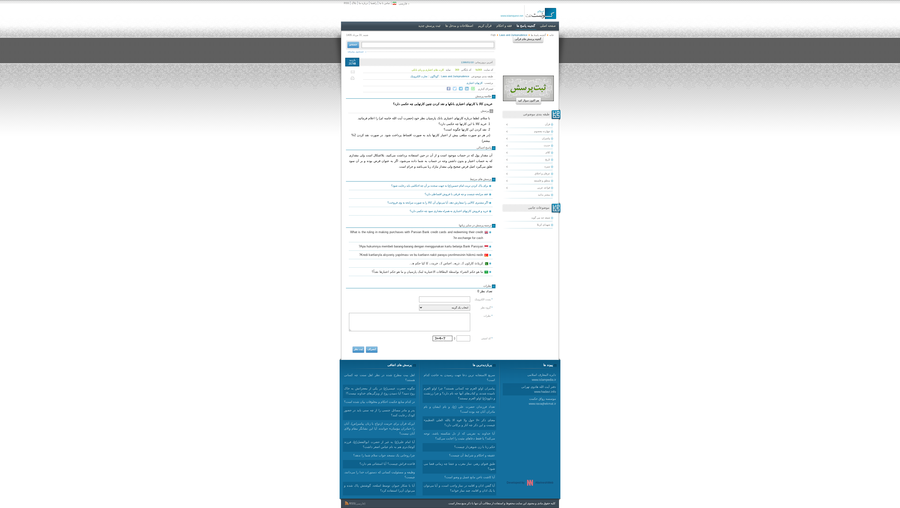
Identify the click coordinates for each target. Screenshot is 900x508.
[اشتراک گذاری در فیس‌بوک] (448, 89)
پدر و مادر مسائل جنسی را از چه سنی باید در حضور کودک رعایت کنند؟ (379, 412)
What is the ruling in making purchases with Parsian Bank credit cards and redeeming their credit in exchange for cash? (417, 235)
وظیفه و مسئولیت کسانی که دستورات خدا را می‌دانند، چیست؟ (379, 474)
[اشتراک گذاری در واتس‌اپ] (473, 89)
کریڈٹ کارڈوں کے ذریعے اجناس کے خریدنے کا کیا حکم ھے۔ (446, 264)
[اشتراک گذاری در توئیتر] (455, 89)
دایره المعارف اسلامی (541, 377)
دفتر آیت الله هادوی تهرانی (538, 389)
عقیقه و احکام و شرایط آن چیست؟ (472, 455)
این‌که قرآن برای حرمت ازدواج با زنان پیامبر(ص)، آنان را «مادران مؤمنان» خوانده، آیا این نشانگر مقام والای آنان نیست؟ (379, 428)
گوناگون (434, 76)
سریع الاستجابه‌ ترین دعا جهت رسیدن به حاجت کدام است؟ (459, 377)
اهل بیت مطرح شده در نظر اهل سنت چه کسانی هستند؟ (379, 377)
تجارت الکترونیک (419, 76)
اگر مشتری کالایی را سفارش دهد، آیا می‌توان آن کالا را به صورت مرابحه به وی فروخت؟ (437, 202)
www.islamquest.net (512, 15)
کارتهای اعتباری (474, 82)
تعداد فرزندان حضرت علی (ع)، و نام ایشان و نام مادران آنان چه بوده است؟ (459, 409)
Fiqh (493, 35)
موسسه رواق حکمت (542, 401)
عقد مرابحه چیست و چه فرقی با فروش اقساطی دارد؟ (456, 194)
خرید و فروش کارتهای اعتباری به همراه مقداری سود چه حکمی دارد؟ (449, 211)
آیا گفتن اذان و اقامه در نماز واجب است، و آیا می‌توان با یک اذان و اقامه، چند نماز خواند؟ (459, 488)
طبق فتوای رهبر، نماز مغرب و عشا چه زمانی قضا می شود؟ (459, 466)
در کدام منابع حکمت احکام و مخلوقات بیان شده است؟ (379, 402)
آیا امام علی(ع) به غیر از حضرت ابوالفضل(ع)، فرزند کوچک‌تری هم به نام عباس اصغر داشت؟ (379, 444)
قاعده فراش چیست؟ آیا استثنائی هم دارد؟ (387, 464)
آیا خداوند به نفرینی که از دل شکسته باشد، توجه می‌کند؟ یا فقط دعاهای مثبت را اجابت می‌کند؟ (459, 436)
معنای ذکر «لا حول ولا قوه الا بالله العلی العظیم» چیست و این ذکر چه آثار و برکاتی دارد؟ (459, 422)
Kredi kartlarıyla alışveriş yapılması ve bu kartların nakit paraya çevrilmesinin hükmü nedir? (421, 255)
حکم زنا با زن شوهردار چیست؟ (474, 447)
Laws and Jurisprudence (455, 76)
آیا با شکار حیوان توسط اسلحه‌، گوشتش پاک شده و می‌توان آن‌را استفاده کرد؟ (379, 488)
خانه (551, 35)
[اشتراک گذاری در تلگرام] (461, 89)
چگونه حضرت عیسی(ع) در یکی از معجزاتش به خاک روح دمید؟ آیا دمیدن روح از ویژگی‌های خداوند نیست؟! (379, 391)
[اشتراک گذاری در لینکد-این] (467, 89)
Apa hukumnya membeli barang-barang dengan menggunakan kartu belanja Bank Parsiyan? (421, 247)
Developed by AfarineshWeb (530, 482)
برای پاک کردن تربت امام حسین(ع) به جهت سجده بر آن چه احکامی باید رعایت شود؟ (439, 185)
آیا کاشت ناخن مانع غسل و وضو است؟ (469, 477)
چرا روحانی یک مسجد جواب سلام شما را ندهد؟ (384, 455)
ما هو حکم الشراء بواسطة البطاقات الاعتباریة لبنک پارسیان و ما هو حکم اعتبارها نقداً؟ (428, 272)
